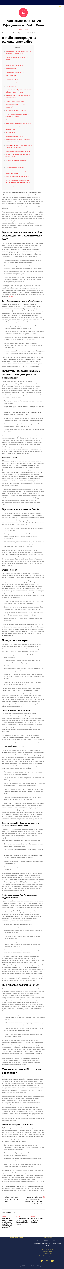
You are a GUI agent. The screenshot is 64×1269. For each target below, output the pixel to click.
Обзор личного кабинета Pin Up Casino (17, 176)
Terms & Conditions (47, 1249)
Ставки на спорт (11, 76)
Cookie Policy (48, 1253)
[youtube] (52, 1261)
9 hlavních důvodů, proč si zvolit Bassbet (37, 1220)
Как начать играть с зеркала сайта (16, 164)
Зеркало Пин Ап (11, 132)
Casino (26, 29)
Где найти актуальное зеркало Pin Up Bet (18, 151)
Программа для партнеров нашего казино (19, 186)
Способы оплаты (11, 86)
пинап (11, 297)
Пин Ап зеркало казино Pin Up (15, 101)
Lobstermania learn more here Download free (12, 1199)
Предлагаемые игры (12, 79)
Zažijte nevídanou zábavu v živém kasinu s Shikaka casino (22, 1221)
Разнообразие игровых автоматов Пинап (18, 123)
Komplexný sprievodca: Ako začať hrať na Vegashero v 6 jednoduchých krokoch (7, 1222)
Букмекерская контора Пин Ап (15, 72)
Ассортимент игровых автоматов (16, 110)
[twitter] (42, 1261)
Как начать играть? (11, 68)
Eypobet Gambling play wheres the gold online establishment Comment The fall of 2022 (33, 1200)
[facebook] (47, 1261)
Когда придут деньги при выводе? (16, 160)
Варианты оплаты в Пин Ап (14, 136)
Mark (20, 29)
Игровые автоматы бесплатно (15, 167)
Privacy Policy (47, 1251)
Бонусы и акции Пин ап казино (15, 83)
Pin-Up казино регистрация (14, 120)
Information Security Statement (47, 1256)
